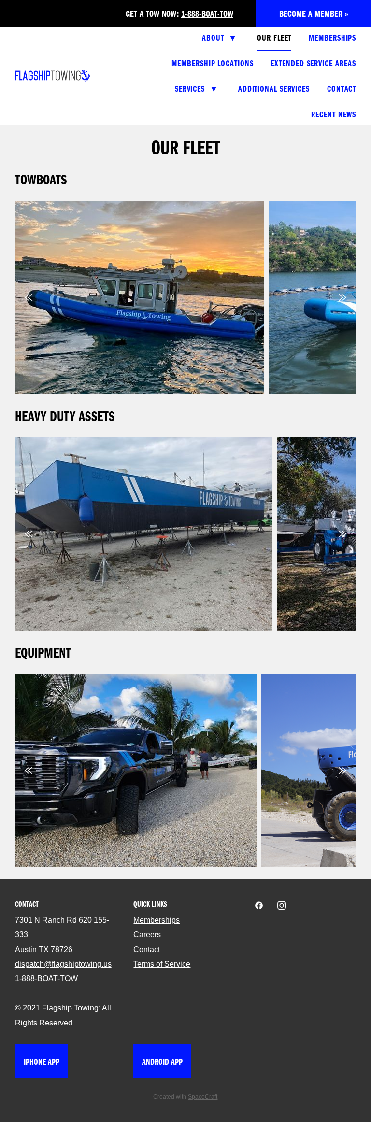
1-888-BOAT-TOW (207, 13)
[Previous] (28, 297)
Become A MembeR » (313, 13)
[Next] (342, 297)
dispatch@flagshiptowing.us (63, 964)
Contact (341, 88)
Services (195, 88)
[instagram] (281, 905)
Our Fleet (274, 37)
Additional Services (274, 88)
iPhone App (41, 1061)
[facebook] (258, 905)
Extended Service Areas (313, 63)
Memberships (332, 37)
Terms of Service (161, 964)
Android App (162, 1061)
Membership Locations (212, 63)
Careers (147, 934)
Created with (185, 1097)
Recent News (333, 114)
